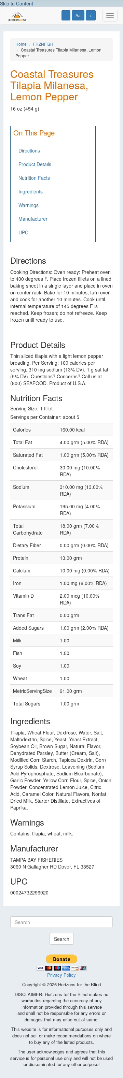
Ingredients (30, 191)
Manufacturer (32, 218)
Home (21, 44)
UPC (23, 232)
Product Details (34, 164)
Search (61, 938)
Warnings (28, 205)
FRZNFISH (43, 44)
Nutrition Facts (34, 177)
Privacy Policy (61, 975)
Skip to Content (16, 3)
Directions (29, 150)
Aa (78, 15)
